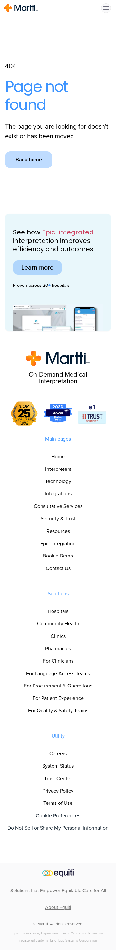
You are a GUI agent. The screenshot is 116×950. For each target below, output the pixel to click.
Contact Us (58, 568)
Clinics (58, 636)
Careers (58, 753)
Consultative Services (58, 506)
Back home (28, 159)
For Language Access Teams (58, 673)
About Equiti (58, 907)
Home (58, 456)
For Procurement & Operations (58, 685)
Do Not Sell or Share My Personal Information (58, 828)
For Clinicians (58, 660)
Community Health (58, 623)
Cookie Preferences (58, 815)
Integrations (58, 493)
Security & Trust (58, 518)
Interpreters (58, 469)
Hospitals (58, 611)
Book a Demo (58, 555)
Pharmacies (58, 648)
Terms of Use (58, 803)
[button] (106, 8)
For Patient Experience (58, 698)
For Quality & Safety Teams (58, 710)
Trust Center (58, 778)
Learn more (37, 267)
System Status (58, 766)
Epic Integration (58, 543)
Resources (58, 531)
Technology (58, 481)
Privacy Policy (58, 790)
